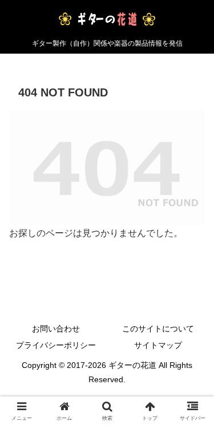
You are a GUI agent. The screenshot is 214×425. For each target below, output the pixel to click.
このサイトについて (158, 328)
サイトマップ (158, 345)
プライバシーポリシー (56, 345)
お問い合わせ (56, 328)
